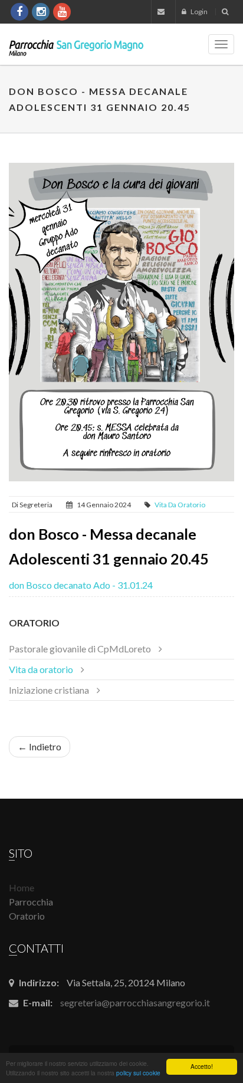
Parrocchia (31, 901)
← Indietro (39, 746)
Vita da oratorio (180, 504)
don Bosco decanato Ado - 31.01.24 (81, 584)
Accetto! (202, 1066)
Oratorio (34, 622)
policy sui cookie (138, 1072)
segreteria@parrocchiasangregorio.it (135, 1002)
